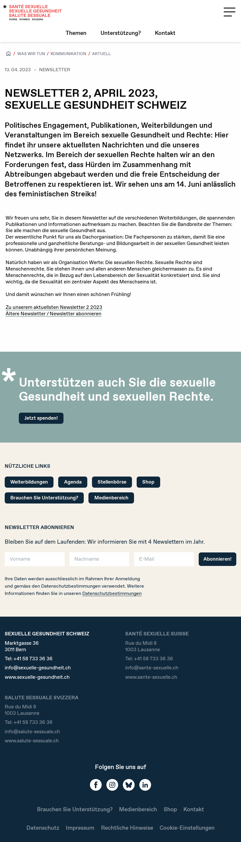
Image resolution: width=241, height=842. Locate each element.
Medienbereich (111, 497)
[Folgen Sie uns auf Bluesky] (129, 785)
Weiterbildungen (29, 482)
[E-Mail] (164, 561)
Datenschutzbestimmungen (112, 593)
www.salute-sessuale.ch (32, 741)
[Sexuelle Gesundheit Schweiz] (32, 12)
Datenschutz (42, 827)
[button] (228, 828)
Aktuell (101, 53)
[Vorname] (35, 561)
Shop (148, 482)
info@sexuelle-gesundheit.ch (38, 668)
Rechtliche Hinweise (127, 827)
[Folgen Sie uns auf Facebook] (96, 785)
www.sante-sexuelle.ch (151, 677)
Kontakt (165, 33)
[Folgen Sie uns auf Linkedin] (145, 785)
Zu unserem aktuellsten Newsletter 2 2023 (54, 307)
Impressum (80, 827)
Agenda (73, 482)
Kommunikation (68, 53)
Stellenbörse (112, 482)
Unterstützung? (121, 33)
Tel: (29, 659)
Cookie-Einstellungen (187, 827)
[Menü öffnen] (229, 12)
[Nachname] (99, 561)
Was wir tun (31, 53)
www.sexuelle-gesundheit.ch (37, 677)
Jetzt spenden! (41, 418)
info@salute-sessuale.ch (32, 732)
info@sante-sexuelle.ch (151, 668)
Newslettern (168, 541)
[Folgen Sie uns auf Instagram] (112, 785)
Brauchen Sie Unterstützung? (44, 497)
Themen (76, 33)
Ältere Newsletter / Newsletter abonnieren (53, 313)
